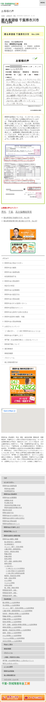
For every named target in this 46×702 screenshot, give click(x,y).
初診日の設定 (7, 510)
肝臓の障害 (8, 556)
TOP (5, 478)
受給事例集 (7, 599)
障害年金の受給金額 (12, 299)
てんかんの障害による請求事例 (13, 638)
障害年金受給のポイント (13, 308)
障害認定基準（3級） (10, 596)
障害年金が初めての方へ (13, 263)
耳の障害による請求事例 (11, 605)
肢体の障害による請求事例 (12, 622)
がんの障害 (8, 580)
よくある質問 (8, 667)
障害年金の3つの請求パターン (15, 303)
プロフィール (9, 358)
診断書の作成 (8, 500)
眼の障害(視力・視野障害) (12, 542)
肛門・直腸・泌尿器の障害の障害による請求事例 (20, 624)
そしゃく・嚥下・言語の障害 (13, 547)
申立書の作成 (8, 503)
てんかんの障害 (9, 583)
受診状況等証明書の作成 (12, 505)
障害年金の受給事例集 (12, 321)
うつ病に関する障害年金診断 (15, 573)
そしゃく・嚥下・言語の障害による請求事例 (18, 608)
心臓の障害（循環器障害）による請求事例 (17, 611)
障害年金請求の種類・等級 (14, 317)
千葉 (10, 212)
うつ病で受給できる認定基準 (15, 571)
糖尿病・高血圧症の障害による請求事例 (17, 630)
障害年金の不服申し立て (13, 335)
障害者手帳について (12, 344)
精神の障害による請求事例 (12, 627)
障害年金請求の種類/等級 (12, 535)
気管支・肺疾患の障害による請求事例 (16, 613)
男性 (3, 212)
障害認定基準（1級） (10, 590)
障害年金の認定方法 (12, 294)
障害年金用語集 (9, 671)
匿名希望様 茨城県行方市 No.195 (16, 218)
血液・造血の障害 (10, 578)
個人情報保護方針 (11, 362)
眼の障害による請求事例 (11, 602)
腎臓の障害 (8, 554)
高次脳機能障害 (23, 212)
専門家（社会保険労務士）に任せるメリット (21, 340)
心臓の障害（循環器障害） (13, 549)
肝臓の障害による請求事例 (12, 619)
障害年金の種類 (10, 268)
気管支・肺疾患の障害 (11, 551)
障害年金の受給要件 (12, 281)
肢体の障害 (8, 559)
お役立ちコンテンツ (12, 326)
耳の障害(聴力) (9, 544)
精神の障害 (8, 563)
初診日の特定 (9, 286)
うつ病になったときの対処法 (15, 568)
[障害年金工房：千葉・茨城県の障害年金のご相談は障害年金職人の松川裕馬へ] (9, 3)
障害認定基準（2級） (10, 593)
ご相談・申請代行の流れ (12, 657)
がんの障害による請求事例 (12, 635)
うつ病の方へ (8, 566)
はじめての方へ (9, 482)
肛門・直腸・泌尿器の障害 (13, 561)
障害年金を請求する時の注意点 (16, 312)
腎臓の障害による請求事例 (12, 616)
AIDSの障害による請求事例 (12, 641)
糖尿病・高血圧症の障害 (12, 576)
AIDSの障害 (8, 585)
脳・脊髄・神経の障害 (11, 588)
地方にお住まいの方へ (10, 663)
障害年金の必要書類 (12, 290)
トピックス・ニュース (11, 679)
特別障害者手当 (10, 276)
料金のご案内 (8, 644)
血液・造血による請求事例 (12, 633)
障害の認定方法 (8, 513)
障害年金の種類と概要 (10, 539)
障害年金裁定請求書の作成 (13, 507)
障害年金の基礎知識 (12, 272)
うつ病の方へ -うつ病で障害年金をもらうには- (22, 331)
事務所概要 (8, 353)
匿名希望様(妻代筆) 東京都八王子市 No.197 (20, 221)
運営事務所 (8, 349)
